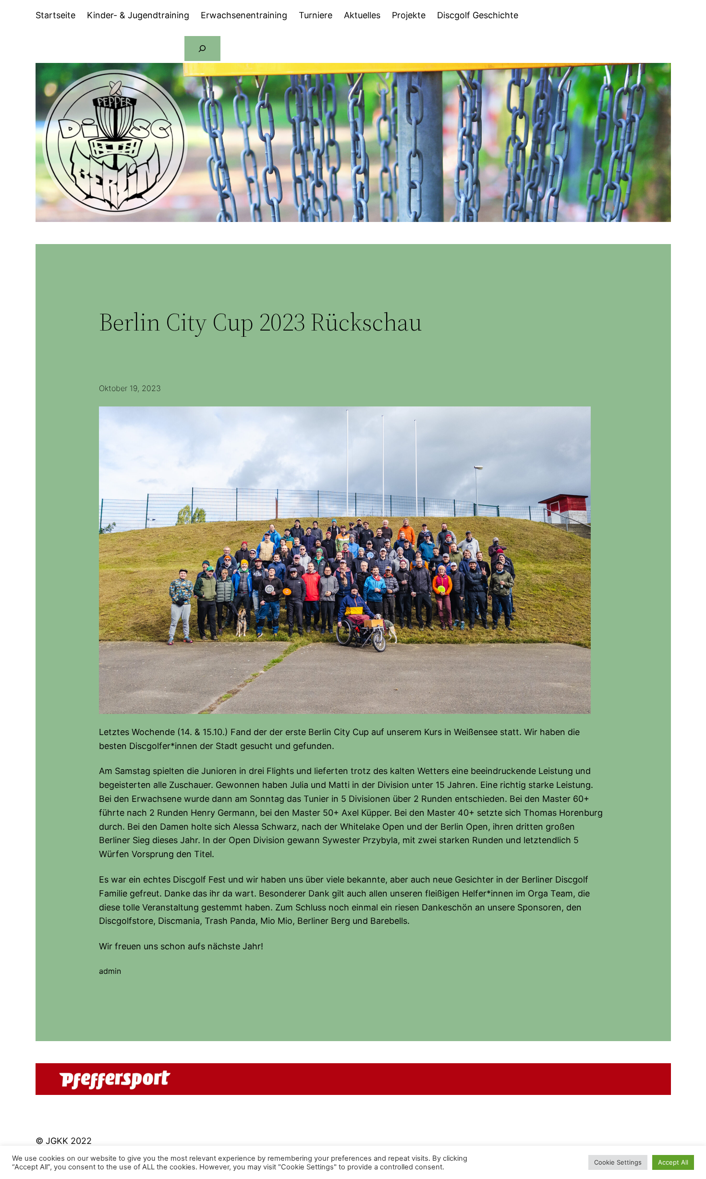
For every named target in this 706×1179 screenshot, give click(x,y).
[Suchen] (202, 48)
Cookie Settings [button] (618, 1162)
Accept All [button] (673, 1162)
